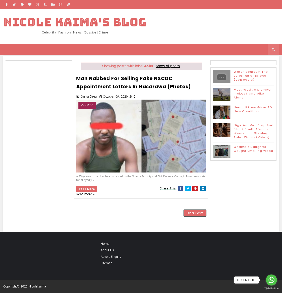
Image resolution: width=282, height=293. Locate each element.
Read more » (85, 194)
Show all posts (168, 66)
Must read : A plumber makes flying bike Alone (253, 93)
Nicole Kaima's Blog (75, 22)
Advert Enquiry (111, 256)
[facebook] (6, 4)
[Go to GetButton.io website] (271, 288)
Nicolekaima (37, 286)
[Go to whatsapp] (271, 280)
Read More (87, 189)
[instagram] (60, 4)
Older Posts (195, 213)
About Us (107, 250)
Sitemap (106, 263)
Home (105, 243)
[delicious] (68, 4)
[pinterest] (22, 4)
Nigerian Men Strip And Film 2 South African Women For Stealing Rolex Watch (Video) (253, 131)
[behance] (53, 4)
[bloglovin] (29, 4)
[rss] (45, 4)
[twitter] (14, 4)
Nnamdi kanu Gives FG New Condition (253, 109)
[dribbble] (37, 4)
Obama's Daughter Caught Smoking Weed (253, 149)
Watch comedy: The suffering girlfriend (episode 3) (251, 76)
